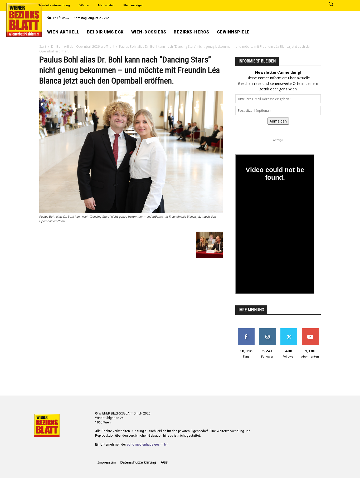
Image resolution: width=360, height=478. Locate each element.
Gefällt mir (246, 330)
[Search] (331, 4)
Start (42, 46)
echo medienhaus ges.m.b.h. (148, 444)
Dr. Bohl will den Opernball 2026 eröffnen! (82, 46)
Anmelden (278, 121)
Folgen (267, 330)
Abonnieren (310, 330)
